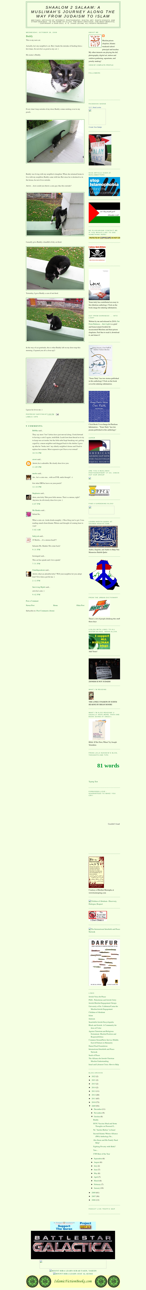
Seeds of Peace (94, 1055)
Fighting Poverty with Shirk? (104, 1146)
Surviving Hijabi (38, 587)
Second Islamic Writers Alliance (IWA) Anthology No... (105, 1135)
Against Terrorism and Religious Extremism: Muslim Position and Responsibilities (102, 1034)
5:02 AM (36, 529)
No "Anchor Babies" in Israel (104, 1130)
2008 (94, 1192)
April (96, 1177)
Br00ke (35, 430)
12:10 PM (36, 487)
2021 (94, 1080)
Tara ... (95, 1150)
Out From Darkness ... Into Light (104, 322)
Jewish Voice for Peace (97, 996)
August (97, 1162)
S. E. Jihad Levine (95, 107)
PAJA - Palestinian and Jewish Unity (102, 1000)
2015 (94, 1083)
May (96, 1173)
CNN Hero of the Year (101, 1154)
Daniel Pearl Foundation (98, 1046)
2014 (94, 1087)
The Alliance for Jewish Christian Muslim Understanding (101, 1059)
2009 (94, 1106)
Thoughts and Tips (99, 755)
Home (55, 605)
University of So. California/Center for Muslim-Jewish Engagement (103, 1007)
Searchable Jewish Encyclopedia (101, 1022)
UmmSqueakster (38, 570)
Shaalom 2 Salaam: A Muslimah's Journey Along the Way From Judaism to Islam (73, 11)
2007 (94, 1196)
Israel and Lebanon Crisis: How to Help (104, 1064)
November (98, 1113)
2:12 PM (36, 580)
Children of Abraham (97, 1012)
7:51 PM (36, 563)
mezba (34, 473)
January (97, 1188)
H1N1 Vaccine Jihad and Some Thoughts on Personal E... (105, 1125)
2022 (94, 1076)
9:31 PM (36, 549)
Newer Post (30, 605)
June (96, 1169)
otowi (34, 459)
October (97, 1116)
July (96, 1166)
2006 (94, 1200)
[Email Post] (57, 414)
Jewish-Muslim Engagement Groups (102, 1003)
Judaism (92, 1018)
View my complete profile (101, 65)
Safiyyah (35, 536)
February (97, 1184)
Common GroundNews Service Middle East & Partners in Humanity (103, 1041)
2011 (94, 1098)
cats (36, 417)
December (98, 1109)
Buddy (96, 1119)
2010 (94, 1102)
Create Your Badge (95, 127)
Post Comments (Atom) (45, 610)
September (98, 1158)
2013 (94, 1091)
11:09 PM (36, 467)
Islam (91, 1015)
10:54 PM (36, 453)
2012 (94, 1094)
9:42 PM (36, 594)
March (96, 1180)
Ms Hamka (36, 510)
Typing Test (93, 781)
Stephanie (36, 493)
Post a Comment (32, 601)
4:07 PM (36, 504)
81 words (108, 765)
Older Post (80, 605)
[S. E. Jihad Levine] (97, 124)
